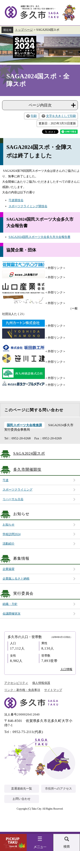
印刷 (34, 116)
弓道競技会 (16, 200)
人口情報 (66, 669)
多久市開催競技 (27, 469)
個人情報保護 (41, 683)
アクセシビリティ (16, 683)
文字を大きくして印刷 (61, 116)
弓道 (6, 480)
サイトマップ (53, 690)
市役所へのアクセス (58, 788)
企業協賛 (9, 569)
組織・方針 (10, 604)
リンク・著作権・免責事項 (22, 690)
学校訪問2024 (11, 534)
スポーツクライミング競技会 (28, 206)
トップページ (24, 29)
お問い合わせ (22, 798)
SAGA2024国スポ (40, 48)
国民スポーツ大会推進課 (24, 425)
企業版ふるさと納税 (16, 578)
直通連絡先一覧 (21, 788)
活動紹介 (9, 543)
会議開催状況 (11, 613)
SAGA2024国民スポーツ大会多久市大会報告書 (39, 237)
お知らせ (9, 524)
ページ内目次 (40, 105)
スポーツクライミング (17, 489)
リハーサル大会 (13, 499)
